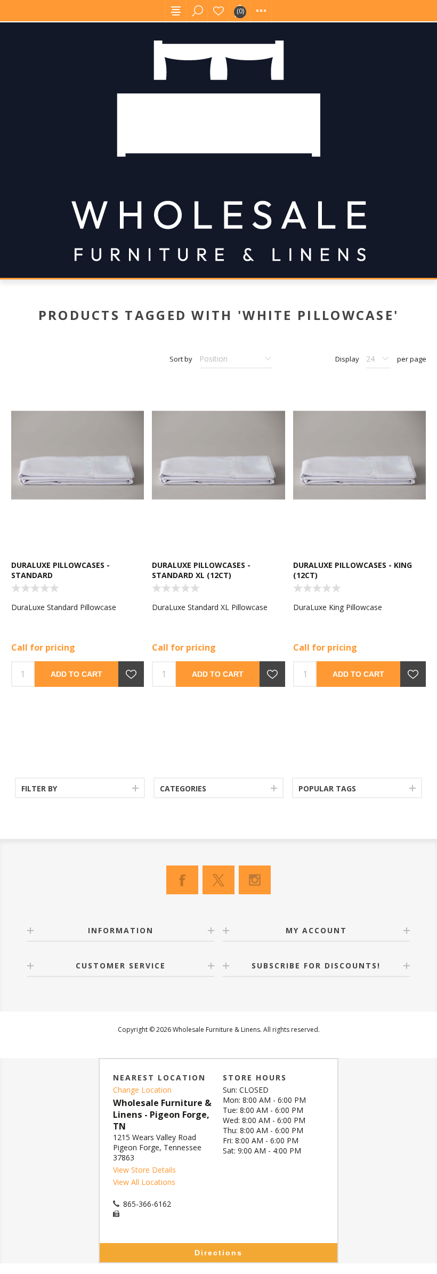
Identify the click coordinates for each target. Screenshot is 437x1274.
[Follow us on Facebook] (182, 880)
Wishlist (218, 10)
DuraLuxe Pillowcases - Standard (60, 570)
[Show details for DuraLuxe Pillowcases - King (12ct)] (359, 455)
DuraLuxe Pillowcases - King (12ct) (352, 570)
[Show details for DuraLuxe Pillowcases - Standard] (77, 455)
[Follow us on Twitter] (218, 880)
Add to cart (76, 674)
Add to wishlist (131, 674)
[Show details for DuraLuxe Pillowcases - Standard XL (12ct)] (218, 455)
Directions (218, 1252)
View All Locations (144, 1182)
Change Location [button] (142, 1090)
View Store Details (144, 1170)
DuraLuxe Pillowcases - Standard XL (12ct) (201, 570)
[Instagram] (255, 880)
